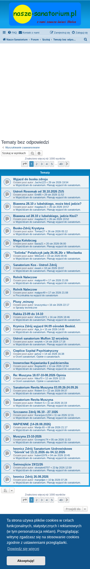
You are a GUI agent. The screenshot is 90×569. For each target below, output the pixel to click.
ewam (38, 268)
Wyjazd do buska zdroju (30, 179)
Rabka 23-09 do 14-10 (28, 314)
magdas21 (40, 206)
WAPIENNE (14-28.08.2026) (32, 424)
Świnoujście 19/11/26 (28, 464)
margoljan (40, 479)
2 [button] (36, 164)
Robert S (40, 390)
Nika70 (38, 378)
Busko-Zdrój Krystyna (28, 228)
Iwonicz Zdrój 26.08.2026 (30, 476)
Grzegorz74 (41, 439)
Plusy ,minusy (23, 301)
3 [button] (41, 164)
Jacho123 (40, 182)
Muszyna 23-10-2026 (27, 436)
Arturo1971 (41, 317)
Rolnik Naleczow (25, 277)
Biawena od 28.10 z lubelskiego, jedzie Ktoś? (45, 216)
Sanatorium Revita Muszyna (33, 399)
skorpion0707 (42, 467)
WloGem (39, 255)
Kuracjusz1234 (43, 415)
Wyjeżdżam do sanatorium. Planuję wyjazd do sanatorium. (48, 185)
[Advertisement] (45, 92)
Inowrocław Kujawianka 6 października (41, 363)
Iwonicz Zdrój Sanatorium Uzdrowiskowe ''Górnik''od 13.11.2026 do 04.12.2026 (42, 450)
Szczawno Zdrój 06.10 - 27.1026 (35, 412)
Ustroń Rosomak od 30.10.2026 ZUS (38, 191)
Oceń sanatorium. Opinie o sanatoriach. (38, 356)
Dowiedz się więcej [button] (23, 549)
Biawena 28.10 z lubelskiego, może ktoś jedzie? (47, 203)
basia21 (39, 243)
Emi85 (38, 194)
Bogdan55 (40, 366)
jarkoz (38, 353)
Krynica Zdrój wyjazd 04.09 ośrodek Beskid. (44, 326)
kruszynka (41, 304)
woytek (39, 341)
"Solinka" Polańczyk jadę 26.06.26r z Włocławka (47, 252)
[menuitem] (12, 32)
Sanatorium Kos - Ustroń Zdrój (35, 265)
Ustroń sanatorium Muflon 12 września (40, 338)
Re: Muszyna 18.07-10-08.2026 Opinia (39, 375)
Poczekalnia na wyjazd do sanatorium (37, 295)
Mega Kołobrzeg (24, 240)
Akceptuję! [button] (25, 561)
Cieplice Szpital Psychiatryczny (35, 350)
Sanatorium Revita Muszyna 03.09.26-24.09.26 (45, 387)
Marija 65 (40, 427)
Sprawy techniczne (26, 307)
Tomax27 (40, 231)
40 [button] (61, 164)
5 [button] (52, 164)
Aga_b (38, 329)
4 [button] (47, 164)
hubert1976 (41, 455)
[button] (24, 164)
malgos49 (40, 280)
